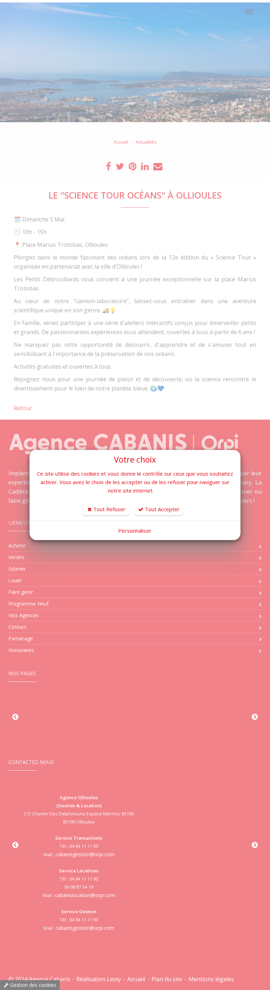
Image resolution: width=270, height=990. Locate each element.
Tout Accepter (161, 509)
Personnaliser (135, 530)
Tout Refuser (109, 509)
